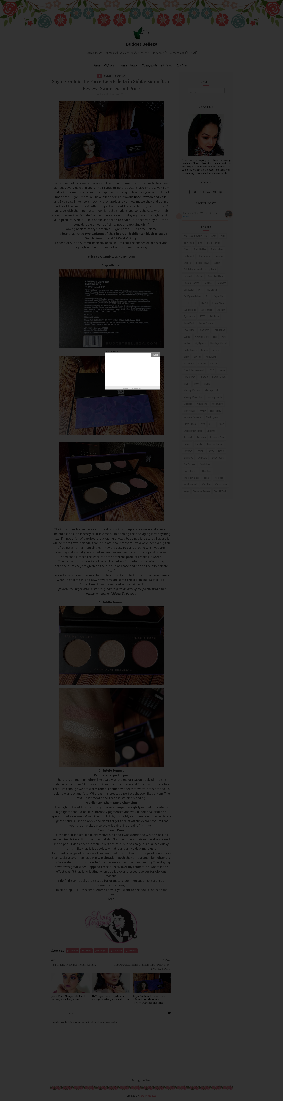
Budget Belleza (136, 388)
